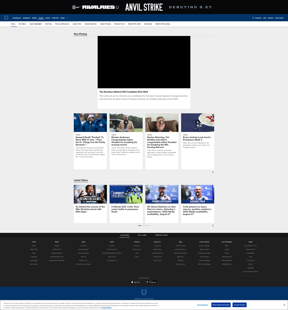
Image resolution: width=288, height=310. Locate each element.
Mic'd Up (83, 256)
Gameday (180, 260)
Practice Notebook (56, 253)
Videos (227, 249)
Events (251, 264)
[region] (144, 305)
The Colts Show (112, 249)
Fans (250, 256)
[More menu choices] (67, 18)
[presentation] (213, 172)
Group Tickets (204, 256)
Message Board (226, 256)
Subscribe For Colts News (57, 260)
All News (56, 245)
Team (34, 242)
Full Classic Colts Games (83, 264)
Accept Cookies (239, 305)
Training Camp (180, 264)
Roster (34, 245)
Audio (112, 242)
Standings (34, 256)
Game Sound (112, 256)
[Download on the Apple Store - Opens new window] (136, 282)
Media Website (226, 264)
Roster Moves (57, 249)
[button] (137, 62)
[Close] (284, 304)
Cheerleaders (250, 253)
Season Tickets (204, 249)
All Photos (137, 245)
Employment (157, 249)
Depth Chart (34, 249)
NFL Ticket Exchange (204, 264)
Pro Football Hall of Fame (250, 271)
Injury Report (34, 260)
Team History (34, 264)
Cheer (137, 256)
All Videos (83, 245)
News (57, 242)
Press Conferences (83, 253)
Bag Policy (180, 256)
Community (250, 260)
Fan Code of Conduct (180, 253)
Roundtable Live (112, 260)
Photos (137, 242)
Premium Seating (204, 260)
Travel (137, 253)
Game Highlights (83, 249)
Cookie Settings (202, 305)
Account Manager (204, 245)
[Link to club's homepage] (6, 17)
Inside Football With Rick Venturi (112, 253)
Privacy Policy (157, 256)
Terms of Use (157, 260)
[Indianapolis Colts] (144, 292)
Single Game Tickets (204, 253)
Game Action (137, 249)
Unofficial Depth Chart (57, 256)
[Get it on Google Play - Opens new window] (151, 283)
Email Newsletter (227, 260)
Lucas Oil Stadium (180, 249)
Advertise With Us (157, 253)
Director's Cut (83, 260)
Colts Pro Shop (180, 245)
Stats (33, 253)
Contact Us (157, 245)
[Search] (253, 17)
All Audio (112, 245)
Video (83, 242)
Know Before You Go (250, 245)
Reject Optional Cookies (221, 305)
